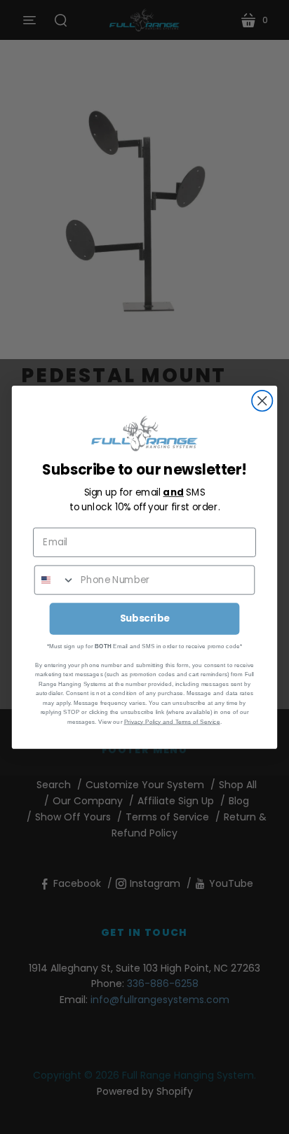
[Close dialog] (262, 401)
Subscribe (145, 617)
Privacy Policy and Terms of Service (172, 721)
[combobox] (55, 580)
